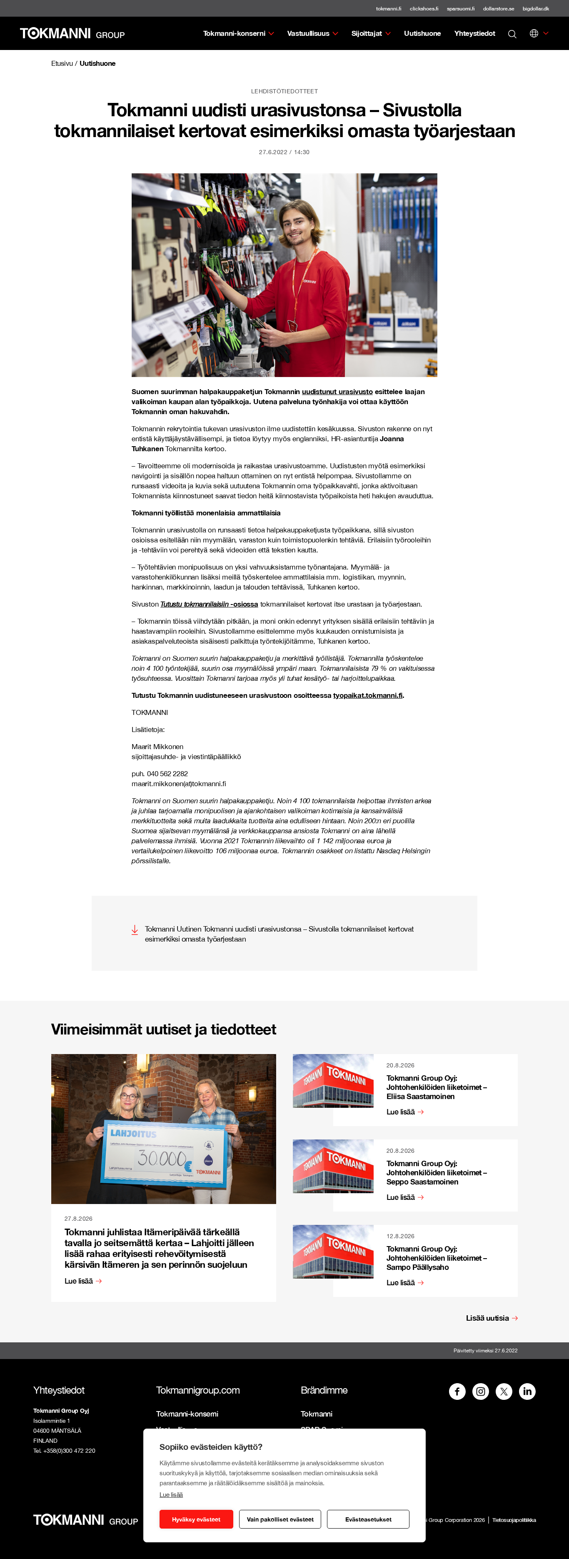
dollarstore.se (498, 8)
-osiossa (209, 604)
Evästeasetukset (368, 1519)
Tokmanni (316, 1413)
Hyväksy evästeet (196, 1519)
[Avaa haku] (512, 33)
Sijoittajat (367, 33)
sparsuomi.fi (461, 8)
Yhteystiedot (474, 33)
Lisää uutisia (487, 1318)
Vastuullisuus (308, 33)
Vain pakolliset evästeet (280, 1519)
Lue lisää (171, 1494)
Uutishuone (422, 33)
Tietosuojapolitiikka (514, 1520)
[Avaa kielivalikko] (534, 33)
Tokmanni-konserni (234, 33)
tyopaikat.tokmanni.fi (367, 695)
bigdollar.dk (536, 8)
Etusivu (62, 63)
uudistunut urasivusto (337, 391)
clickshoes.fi (424, 8)
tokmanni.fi (389, 8)
